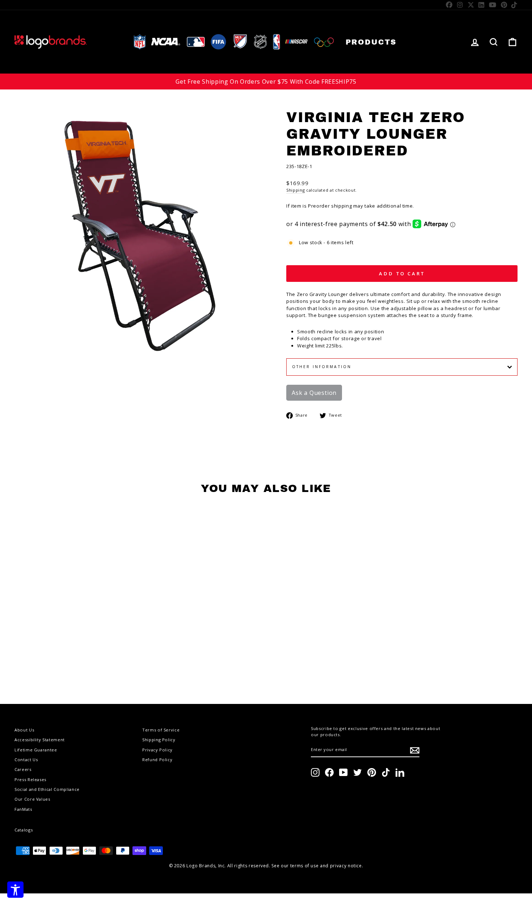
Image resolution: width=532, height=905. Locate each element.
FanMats (23, 809)
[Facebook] (449, 4)
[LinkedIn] (481, 4)
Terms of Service (161, 730)
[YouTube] (493, 4)
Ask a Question (314, 393)
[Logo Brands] (50, 42)
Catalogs (23, 830)
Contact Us (26, 759)
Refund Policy (157, 759)
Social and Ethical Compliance (47, 789)
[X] (471, 4)
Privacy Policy (157, 749)
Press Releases (30, 779)
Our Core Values (32, 799)
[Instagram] (460, 4)
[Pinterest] (504, 4)
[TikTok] (514, 4)
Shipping (295, 190)
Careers (22, 769)
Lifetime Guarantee (35, 749)
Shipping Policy (159, 739)
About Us (24, 730)
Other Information (321, 366)
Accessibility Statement (39, 739)
